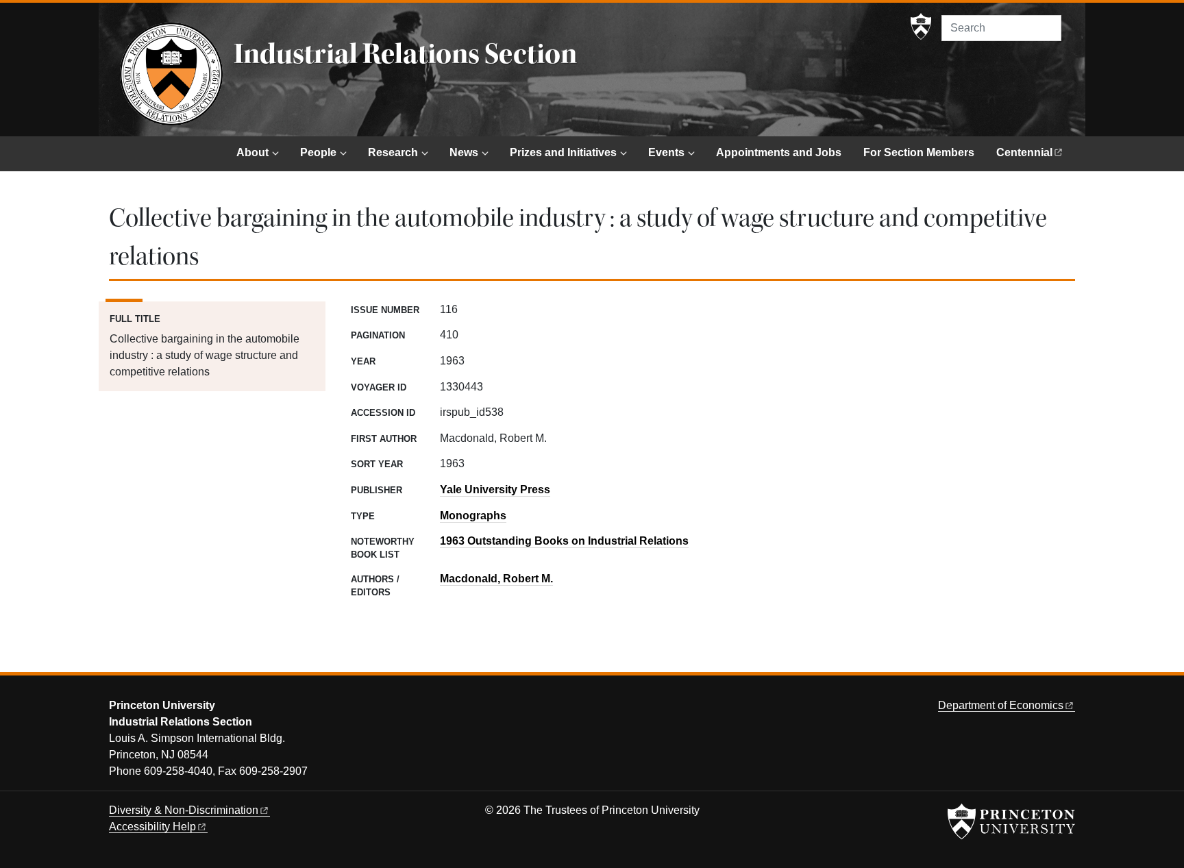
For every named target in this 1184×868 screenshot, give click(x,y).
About (252, 152)
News (463, 152)
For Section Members (918, 152)
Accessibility (152, 826)
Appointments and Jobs (778, 152)
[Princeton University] (921, 26)
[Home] (171, 74)
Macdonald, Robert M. (496, 578)
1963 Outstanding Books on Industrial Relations (564, 541)
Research (393, 152)
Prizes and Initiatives (563, 152)
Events (666, 152)
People (318, 152)
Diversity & (183, 810)
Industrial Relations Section (405, 54)
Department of (1000, 705)
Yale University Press (495, 489)
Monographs (473, 515)
